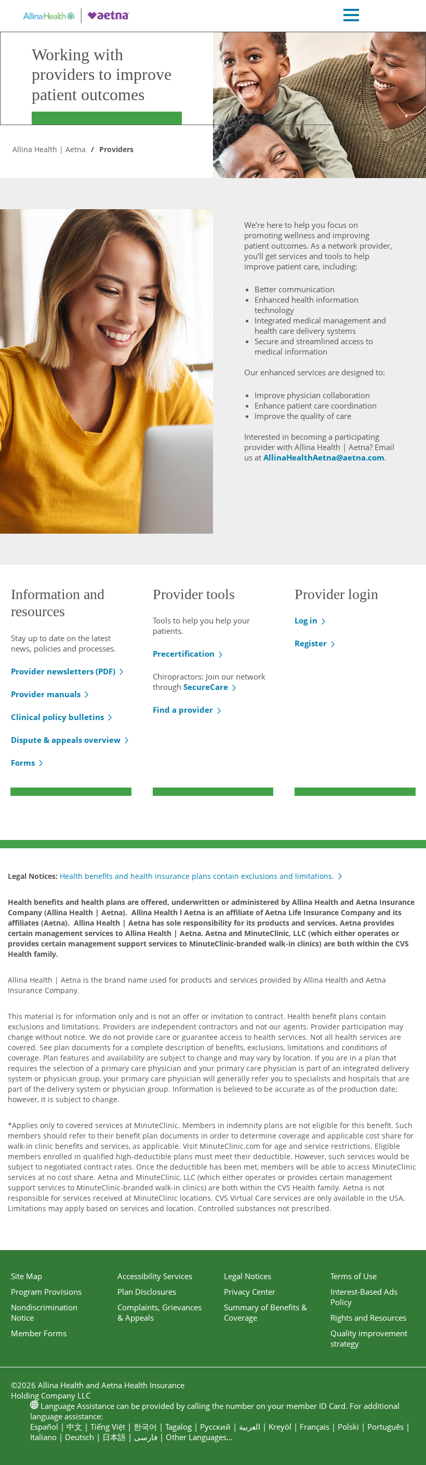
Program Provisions (46, 1291)
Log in (306, 620)
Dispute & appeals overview (66, 740)
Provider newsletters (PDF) (63, 671)
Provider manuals (46, 694)
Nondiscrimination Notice (44, 1312)
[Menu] (351, 16)
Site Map (26, 1276)
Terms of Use (353, 1276)
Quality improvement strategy (368, 1338)
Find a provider (183, 709)
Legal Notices (247, 1276)
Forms (23, 762)
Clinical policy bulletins (57, 717)
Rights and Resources (368, 1317)
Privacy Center (249, 1291)
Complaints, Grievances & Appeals (159, 1312)
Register (311, 643)
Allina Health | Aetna (49, 149)
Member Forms (38, 1333)
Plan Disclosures (146, 1291)
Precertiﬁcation (184, 653)
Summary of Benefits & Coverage (265, 1312)
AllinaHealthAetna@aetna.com (323, 457)
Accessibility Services (154, 1276)
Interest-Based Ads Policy (363, 1296)
